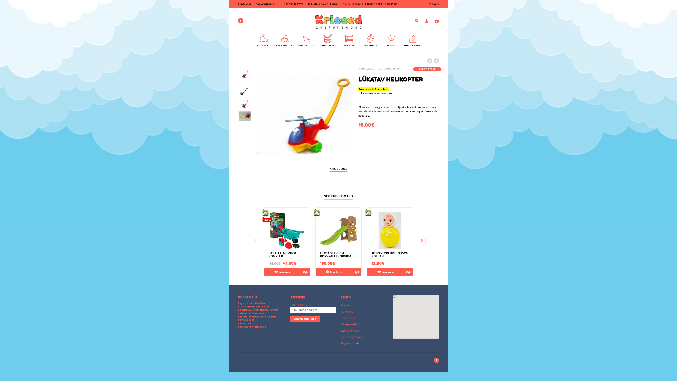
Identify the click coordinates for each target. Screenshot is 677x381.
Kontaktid (244, 4)
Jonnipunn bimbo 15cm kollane (389, 255)
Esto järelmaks (350, 330)
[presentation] (262, 115)
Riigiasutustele (265, 4)
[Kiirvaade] (305, 272)
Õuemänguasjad (389, 68)
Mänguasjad (366, 68)
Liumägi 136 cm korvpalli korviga (335, 255)
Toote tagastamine (353, 337)
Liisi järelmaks (349, 324)
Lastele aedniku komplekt (282, 255)
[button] (417, 21)
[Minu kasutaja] (426, 21)
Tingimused (348, 318)
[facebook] (240, 20)
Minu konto (348, 305)
